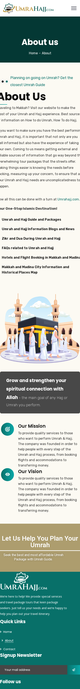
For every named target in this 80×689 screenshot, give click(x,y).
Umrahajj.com (68, 199)
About (9, 640)
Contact (9, 649)
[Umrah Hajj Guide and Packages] (28, 8)
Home (33, 53)
